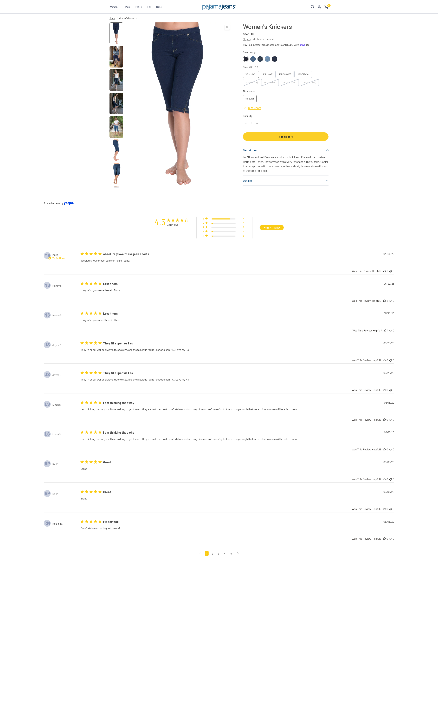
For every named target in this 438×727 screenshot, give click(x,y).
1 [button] (206, 553)
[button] (224, 219)
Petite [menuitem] (138, 6)
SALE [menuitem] (159, 6)
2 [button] (212, 553)
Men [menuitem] (127, 6)
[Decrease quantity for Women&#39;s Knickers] (246, 123)
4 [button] (225, 553)
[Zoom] (227, 27)
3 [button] (218, 553)
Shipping (247, 39)
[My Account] (319, 7)
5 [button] (231, 553)
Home (112, 18)
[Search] (312, 7)
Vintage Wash (253, 59)
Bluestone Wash (274, 59)
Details (247, 180)
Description (250, 150)
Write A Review (271, 227)
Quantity (247, 116)
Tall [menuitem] (149, 6)
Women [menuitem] (114, 6)
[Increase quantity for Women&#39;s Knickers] (257, 123)
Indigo (246, 59)
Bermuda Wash (267, 59)
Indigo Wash (260, 59)
